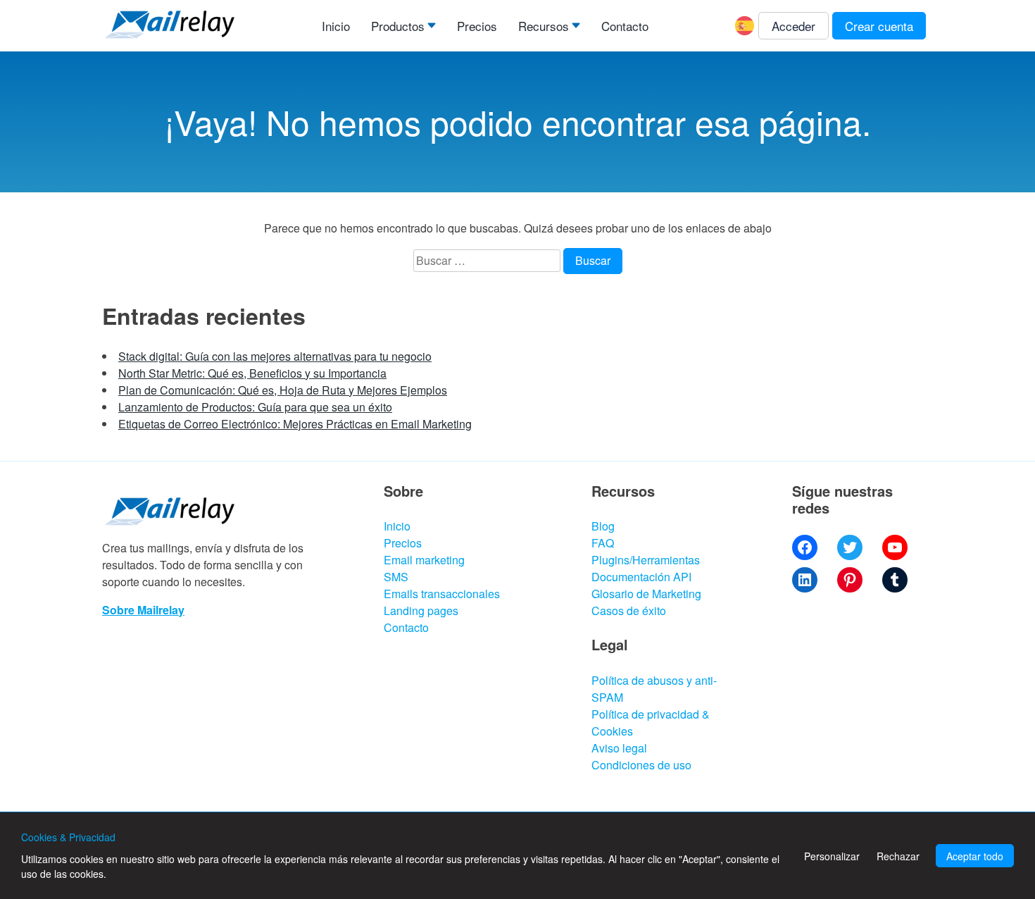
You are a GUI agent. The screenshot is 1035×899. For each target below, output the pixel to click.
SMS (396, 577)
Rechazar (898, 856)
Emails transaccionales (442, 593)
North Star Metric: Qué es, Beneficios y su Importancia (252, 373)
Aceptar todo (974, 856)
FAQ (602, 543)
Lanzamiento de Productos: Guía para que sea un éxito (255, 407)
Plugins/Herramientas (645, 560)
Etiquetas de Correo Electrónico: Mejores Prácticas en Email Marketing (295, 424)
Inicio (336, 26)
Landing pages (421, 610)
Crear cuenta (879, 26)
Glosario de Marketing (646, 593)
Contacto (624, 26)
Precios (477, 26)
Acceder (793, 26)
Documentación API (641, 577)
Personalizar (832, 856)
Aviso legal (619, 748)
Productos (398, 26)
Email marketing (424, 560)
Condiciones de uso (641, 765)
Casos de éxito (628, 610)
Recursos (543, 26)
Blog (603, 526)
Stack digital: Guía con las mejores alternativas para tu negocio (275, 356)
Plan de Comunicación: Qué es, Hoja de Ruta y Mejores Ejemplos (282, 390)
